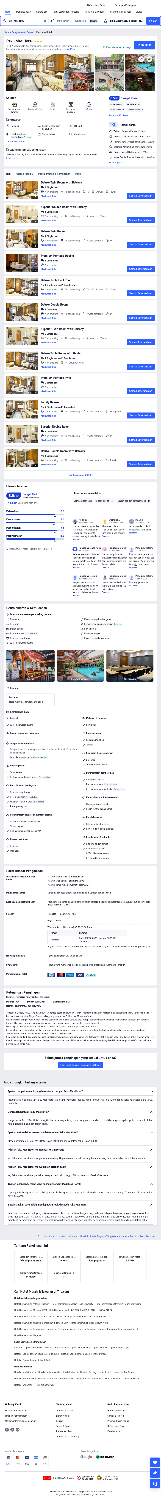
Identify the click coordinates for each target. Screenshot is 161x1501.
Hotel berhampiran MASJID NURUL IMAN (34, 1316)
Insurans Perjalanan (120, 11)
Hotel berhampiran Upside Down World (89, 1323)
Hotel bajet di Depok (42, 1347)
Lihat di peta (115, 162)
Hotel (8, 11)
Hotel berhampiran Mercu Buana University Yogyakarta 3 (84, 1316)
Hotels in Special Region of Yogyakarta (99, 1236)
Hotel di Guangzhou (44, 1385)
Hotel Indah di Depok (65, 1347)
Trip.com (42, 1236)
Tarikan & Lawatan (94, 11)
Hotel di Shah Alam (47, 1378)
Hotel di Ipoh (105, 1372)
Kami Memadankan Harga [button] (118, 47)
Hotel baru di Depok (88, 1347)
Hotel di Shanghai (113, 1378)
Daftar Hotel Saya (115, 1426)
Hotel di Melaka (70, 1372)
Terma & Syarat (63, 1426)
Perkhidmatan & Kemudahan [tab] (54, 173)
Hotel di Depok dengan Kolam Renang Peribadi (84, 1354)
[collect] (155, 1462)
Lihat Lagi (11, 158)
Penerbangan (23, 11)
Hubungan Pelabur (116, 1410)
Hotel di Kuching (88, 1372)
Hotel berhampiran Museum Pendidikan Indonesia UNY (41, 1323)
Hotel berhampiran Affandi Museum (31, 1304)
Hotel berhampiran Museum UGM (30, 1310)
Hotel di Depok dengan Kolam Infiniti (32, 1360)
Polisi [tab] (78, 173)
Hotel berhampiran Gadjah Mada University (72, 1304)
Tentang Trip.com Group (67, 1436)
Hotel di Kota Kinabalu (49, 1372)
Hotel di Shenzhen (23, 1385)
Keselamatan (113, 1431)
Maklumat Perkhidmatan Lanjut (20, 1421)
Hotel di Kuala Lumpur (25, 1372)
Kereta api (41, 11)
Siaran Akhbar (62, 1416)
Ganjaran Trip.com (116, 1416)
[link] (96, 5)
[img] (35, 72)
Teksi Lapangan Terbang (65, 11)
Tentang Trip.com (64, 1410)
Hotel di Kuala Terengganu (89, 1378)
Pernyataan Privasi (65, 1431)
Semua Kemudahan (15, 141)
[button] (110, 5)
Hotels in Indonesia (67, 1236)
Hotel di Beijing (132, 1378)
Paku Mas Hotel (19, 41)
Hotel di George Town (25, 1378)
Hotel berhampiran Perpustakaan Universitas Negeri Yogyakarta (44, 1329)
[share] (155, 1473)
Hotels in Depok (128, 1236)
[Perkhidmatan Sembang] (155, 1483)
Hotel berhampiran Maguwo (28, 1335)
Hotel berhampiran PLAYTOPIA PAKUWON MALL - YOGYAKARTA (80, 1310)
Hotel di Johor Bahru (124, 1372)
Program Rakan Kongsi (118, 1421)
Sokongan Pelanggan (15, 1410)
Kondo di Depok (22, 1347)
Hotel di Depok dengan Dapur (114, 1347)
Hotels (52, 1236)
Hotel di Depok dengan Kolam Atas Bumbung (36, 1354)
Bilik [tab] (8, 173)
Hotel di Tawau (66, 1378)
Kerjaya (59, 1421)
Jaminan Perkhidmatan (16, 1416)
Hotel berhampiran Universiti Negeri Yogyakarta (118, 1304)
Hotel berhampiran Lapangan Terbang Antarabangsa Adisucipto (108, 1329)
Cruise (139, 11)
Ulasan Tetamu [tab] (24, 173)
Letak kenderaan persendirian (98, 624)
